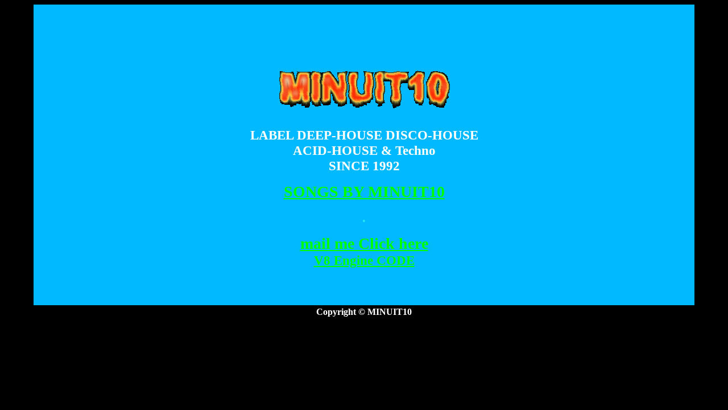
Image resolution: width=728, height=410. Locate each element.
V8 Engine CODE (364, 260)
